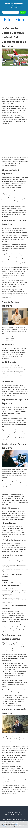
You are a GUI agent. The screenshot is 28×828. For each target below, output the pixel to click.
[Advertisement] (14, 81)
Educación (14, 20)
